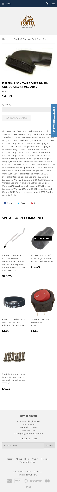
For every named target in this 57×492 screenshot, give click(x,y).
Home (5, 39)
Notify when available (54, 120)
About (19, 459)
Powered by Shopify (27, 475)
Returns (44, 459)
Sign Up (49, 445)
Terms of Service (27, 462)
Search (9, 459)
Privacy (35, 459)
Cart (52, 3)
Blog (26, 459)
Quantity (6, 104)
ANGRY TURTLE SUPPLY (31, 472)
